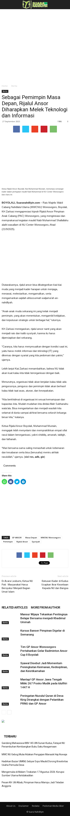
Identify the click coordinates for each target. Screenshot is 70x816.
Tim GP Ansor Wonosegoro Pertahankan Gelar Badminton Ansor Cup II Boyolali (43, 650)
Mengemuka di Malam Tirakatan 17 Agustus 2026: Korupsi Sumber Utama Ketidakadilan (33, 774)
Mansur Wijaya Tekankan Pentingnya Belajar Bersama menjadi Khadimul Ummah (43, 618)
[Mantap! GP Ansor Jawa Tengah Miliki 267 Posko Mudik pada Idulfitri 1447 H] (10, 683)
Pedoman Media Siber (53, 805)
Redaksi (35, 805)
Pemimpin (8, 541)
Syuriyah (36, 541)
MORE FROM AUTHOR (45, 607)
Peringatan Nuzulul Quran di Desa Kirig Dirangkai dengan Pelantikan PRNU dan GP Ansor (42, 699)
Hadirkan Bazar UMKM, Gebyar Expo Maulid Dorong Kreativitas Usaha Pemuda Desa (35, 763)
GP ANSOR (17, 537)
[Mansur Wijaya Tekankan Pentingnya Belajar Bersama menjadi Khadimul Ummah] (10, 618)
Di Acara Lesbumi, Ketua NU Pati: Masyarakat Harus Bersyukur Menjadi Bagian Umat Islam (17, 586)
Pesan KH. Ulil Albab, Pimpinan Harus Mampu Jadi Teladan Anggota (33, 784)
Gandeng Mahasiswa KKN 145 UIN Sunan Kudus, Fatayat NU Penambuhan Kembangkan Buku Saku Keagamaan (33, 745)
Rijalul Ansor (22, 541)
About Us (10, 805)
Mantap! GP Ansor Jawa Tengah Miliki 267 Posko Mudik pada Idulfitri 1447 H (43, 683)
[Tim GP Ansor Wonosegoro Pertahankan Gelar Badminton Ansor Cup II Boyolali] (10, 651)
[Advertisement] (35, 46)
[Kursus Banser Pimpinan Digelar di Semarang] (10, 634)
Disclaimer (24, 805)
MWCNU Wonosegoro (51, 537)
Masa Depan (31, 537)
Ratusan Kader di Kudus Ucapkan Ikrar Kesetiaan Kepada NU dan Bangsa (54, 585)
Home (5, 85)
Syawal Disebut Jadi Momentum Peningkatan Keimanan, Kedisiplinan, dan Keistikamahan (44, 667)
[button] (65, 4)
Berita (14, 85)
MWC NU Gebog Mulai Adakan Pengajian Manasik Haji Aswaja (34, 754)
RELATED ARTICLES (15, 607)
